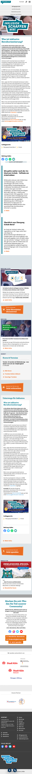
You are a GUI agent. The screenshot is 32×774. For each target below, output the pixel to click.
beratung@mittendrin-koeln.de (14, 121)
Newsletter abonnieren (16, 636)
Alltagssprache (16, 6)
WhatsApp (10, 159)
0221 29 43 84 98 (14, 120)
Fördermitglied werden (16, 639)
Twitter (18, 631)
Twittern (6, 159)
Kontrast (16, 14)
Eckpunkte (13, 112)
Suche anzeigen (26, 2)
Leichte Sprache (16, 9)
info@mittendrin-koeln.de (8, 726)
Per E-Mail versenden (13, 159)
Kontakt (21, 2)
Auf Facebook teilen (3, 159)
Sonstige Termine (11, 377)
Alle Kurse (8, 371)
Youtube (22, 631)
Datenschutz (17, 771)
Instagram (14, 631)
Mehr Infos (8, 541)
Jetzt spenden (16, 642)
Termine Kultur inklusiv (12, 374)
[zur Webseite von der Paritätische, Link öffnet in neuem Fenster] (11, 702)
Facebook (10, 631)
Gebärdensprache (16, 12)
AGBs (23, 771)
